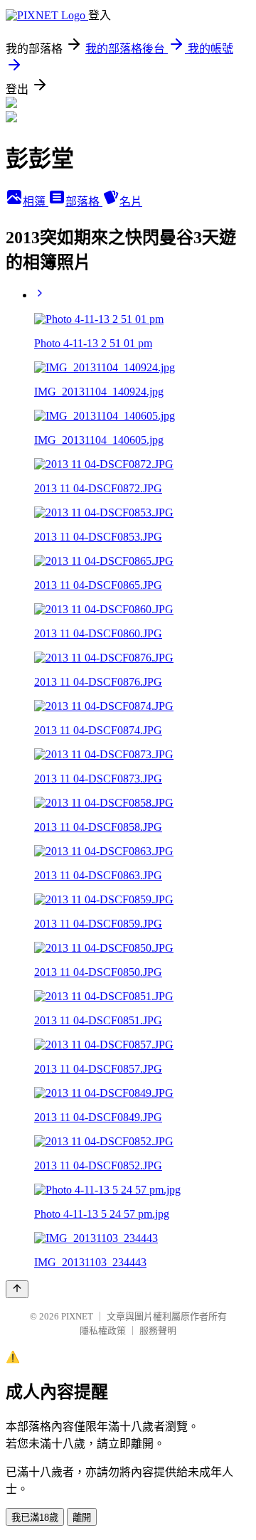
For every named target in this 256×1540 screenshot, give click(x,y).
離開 (82, 1517)
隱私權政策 (103, 1330)
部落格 (83, 202)
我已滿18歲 (34, 1517)
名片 (130, 202)
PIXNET (77, 1316)
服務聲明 (157, 1330)
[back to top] (17, 1289)
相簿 (35, 202)
